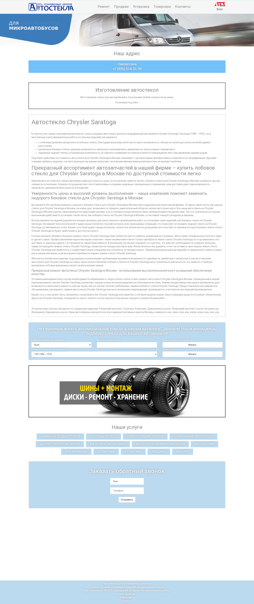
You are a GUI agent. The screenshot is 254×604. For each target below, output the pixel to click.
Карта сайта (127, 597)
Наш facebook (127, 594)
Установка (141, 7)
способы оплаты (103, 436)
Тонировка (162, 7)
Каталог (127, 601)
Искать (192, 344)
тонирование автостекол (193, 436)
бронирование (76, 451)
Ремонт (104, 7)
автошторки (204, 444)
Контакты (183, 7)
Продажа (121, 7)
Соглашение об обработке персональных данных (142, 590)
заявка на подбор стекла (60, 436)
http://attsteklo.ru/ (94, 590)
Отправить (127, 499)
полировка (106, 451)
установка (133, 451)
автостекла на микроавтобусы (160, 444)
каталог (182, 451)
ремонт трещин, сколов (145, 436)
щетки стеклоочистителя (60, 444)
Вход (220, 9)
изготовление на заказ (108, 444)
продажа (159, 451)
